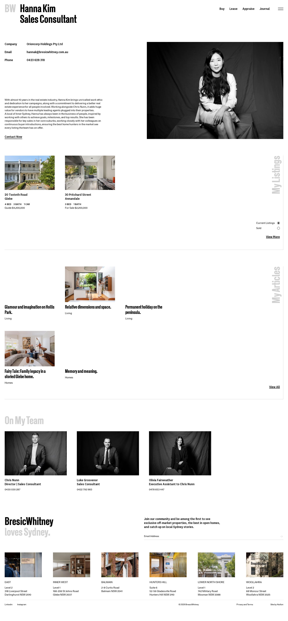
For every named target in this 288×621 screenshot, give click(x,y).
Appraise (248, 9)
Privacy (239, 604)
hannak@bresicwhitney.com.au (47, 52)
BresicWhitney (29, 522)
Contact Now (13, 137)
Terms (250, 604)
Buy (222, 9)
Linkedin (8, 604)
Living (8, 318)
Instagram (21, 604)
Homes (9, 382)
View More (273, 237)
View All (274, 387)
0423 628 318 (36, 60)
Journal (265, 9)
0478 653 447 (156, 489)
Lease (234, 9)
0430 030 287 (12, 489)
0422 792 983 (84, 489)
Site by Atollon (276, 604)
